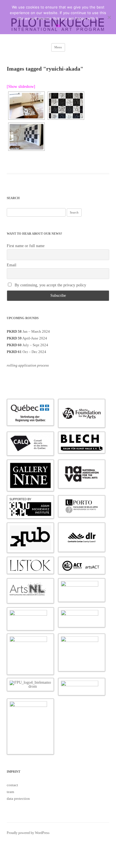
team (10, 792)
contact (12, 785)
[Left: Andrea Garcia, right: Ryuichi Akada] (26, 136)
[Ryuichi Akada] (66, 105)
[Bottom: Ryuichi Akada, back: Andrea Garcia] (26, 105)
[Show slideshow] (21, 86)
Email (11, 265)
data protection (18, 798)
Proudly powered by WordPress (28, 833)
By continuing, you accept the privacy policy (50, 285)
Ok (58, 25)
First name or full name (25, 246)
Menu (58, 47)
